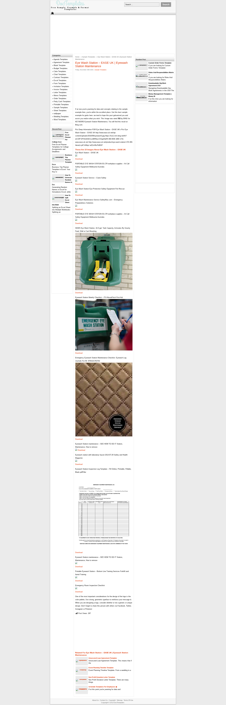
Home (77, 57)
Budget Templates (60, 68)
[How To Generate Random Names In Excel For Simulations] (58, 177)
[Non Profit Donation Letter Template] (82, 679)
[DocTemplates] (69, 10)
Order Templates (60, 98)
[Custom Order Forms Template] (142, 65)
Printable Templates (61, 104)
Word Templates (60, 120)
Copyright (112, 700)
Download (79, 159)
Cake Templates (60, 71)
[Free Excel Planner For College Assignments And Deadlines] (58, 137)
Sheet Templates (60, 111)
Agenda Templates (61, 59)
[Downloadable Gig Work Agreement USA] (142, 87)
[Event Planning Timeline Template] (82, 670)
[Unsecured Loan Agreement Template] (82, 660)
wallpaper (57, 114)
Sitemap (120, 700)
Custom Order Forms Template (159, 63)
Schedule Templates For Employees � (103, 687)
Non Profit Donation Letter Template (102, 677)
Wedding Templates (61, 117)
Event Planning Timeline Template (101, 668)
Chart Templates (60, 74)
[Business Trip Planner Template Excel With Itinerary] (58, 157)
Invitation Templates (61, 86)
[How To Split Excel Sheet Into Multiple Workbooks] (58, 197)
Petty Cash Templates (62, 101)
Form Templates (60, 83)
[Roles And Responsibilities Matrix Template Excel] (142, 76)
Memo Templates (60, 95)
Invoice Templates (61, 89)
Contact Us (104, 700)
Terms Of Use (128, 700)
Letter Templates (60, 92)
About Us (95, 700)
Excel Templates (60, 80)
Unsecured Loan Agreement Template (103, 658)
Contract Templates (61, 77)
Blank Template (60, 65)
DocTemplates (119, 703)
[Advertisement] (113, 34)
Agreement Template (61, 62)
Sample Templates (88, 57)
